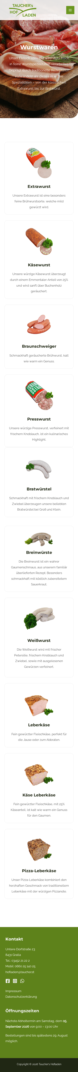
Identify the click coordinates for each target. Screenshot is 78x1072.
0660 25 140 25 (25, 966)
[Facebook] (7, 981)
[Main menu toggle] (70, 10)
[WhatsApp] (22, 981)
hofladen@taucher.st (19, 972)
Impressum (13, 991)
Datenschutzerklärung (21, 996)
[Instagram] (15, 981)
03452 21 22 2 (20, 960)
